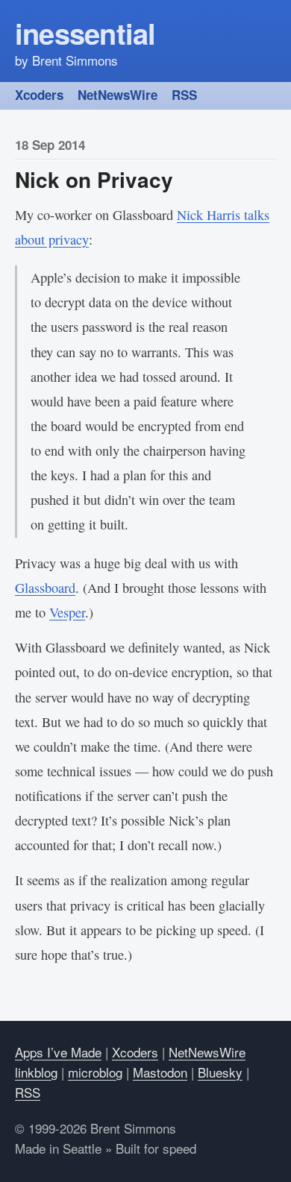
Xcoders (39, 95)
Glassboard (45, 588)
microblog (95, 1072)
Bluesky (220, 1072)
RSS (184, 95)
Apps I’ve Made (58, 1052)
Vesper (67, 612)
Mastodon (160, 1072)
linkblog (36, 1072)
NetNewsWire (117, 95)
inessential (85, 33)
